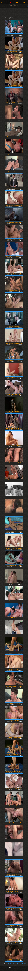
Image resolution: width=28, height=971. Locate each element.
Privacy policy (22, 970)
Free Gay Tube (14, 964)
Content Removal (11, 970)
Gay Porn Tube (19, 963)
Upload (17, 970)
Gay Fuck (24, 963)
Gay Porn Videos (11, 963)
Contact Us (5, 970)
